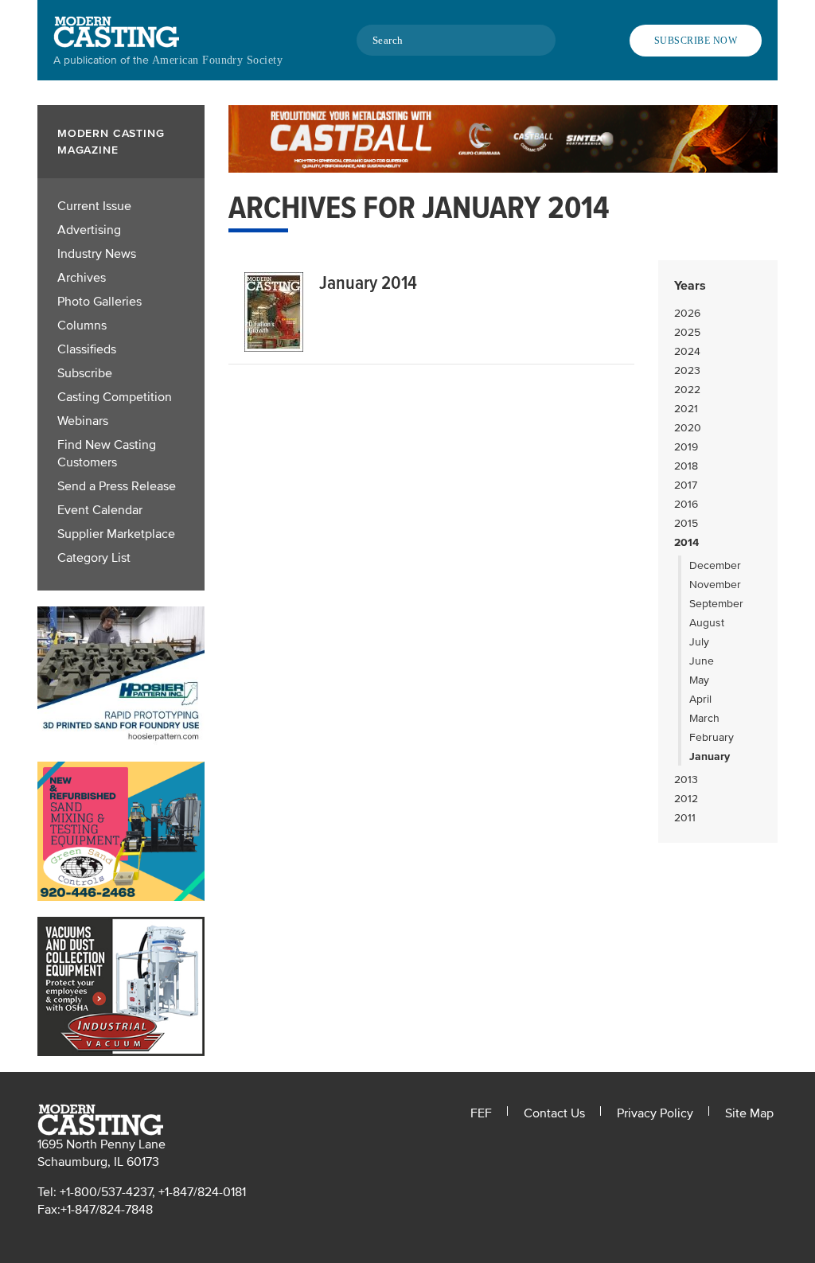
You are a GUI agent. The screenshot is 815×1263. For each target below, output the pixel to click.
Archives (81, 278)
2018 (686, 466)
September (716, 603)
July (699, 642)
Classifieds (86, 349)
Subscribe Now (695, 40)
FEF (481, 1113)
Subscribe (84, 373)
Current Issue (94, 206)
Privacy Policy (655, 1113)
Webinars (82, 421)
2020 (687, 428)
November (715, 584)
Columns (82, 325)
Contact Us (554, 1113)
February (711, 737)
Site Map (749, 1113)
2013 (686, 779)
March (704, 718)
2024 (687, 351)
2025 (687, 332)
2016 (686, 504)
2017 (685, 485)
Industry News (96, 254)
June (701, 661)
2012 (686, 798)
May (699, 680)
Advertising (89, 230)
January (709, 756)
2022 (687, 389)
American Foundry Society (217, 60)
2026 (687, 313)
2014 (686, 542)
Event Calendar (99, 510)
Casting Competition (114, 397)
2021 (686, 408)
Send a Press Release (116, 486)
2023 (687, 370)
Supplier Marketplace (116, 534)
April (700, 699)
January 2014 (368, 282)
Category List (94, 558)
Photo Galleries (99, 302)
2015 (686, 523)
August (706, 623)
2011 (685, 817)
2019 (686, 447)
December (715, 565)
